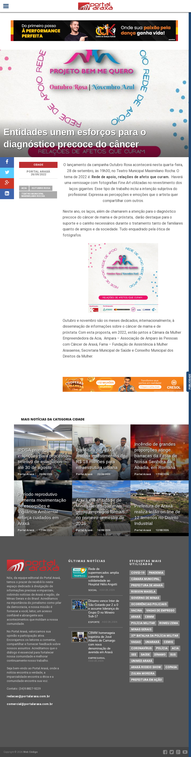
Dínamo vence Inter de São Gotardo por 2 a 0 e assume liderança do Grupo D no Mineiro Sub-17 (103, 608)
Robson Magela (143, 591)
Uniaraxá (152, 642)
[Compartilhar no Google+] (7, 183)
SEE (133, 654)
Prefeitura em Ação (146, 679)
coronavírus (141, 648)
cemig (168, 642)
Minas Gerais (141, 629)
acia (24, 188)
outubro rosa (41, 188)
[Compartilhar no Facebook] (7, 162)
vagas (136, 642)
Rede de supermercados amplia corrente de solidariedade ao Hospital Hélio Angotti (103, 576)
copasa (171, 667)
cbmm (149, 616)
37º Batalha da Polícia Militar (154, 635)
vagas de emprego (160, 610)
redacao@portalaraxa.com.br (28, 696)
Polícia (161, 648)
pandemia (156, 572)
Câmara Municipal (145, 579)
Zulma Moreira (142, 673)
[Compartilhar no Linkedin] (7, 194)
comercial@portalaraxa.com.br (30, 704)
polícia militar (143, 623)
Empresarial (96, 658)
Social (92, 590)
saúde (145, 654)
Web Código (30, 752)
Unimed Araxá (141, 661)
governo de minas (145, 598)
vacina (136, 610)
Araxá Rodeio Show (146, 667)
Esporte (94, 622)
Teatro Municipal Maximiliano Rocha (33, 194)
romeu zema (168, 623)
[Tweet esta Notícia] (7, 173)
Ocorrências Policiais (149, 604)
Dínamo (160, 654)
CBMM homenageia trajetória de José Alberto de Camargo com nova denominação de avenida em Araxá (101, 642)
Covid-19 (137, 572)
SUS (173, 654)
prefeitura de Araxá (147, 585)
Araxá (135, 616)
